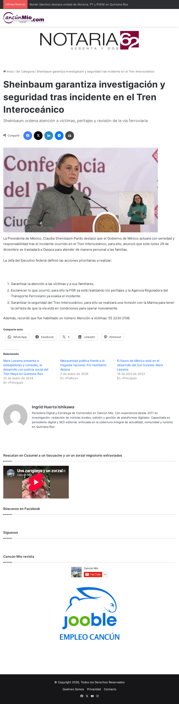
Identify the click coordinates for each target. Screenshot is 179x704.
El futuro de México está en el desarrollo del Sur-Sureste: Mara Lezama (140, 365)
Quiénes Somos (73, 689)
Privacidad (94, 689)
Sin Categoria (25, 71)
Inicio (10, 71)
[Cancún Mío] (24, 18)
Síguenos (10, 532)
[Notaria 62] (89, 40)
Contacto (110, 689)
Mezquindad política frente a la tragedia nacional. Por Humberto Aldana (83, 365)
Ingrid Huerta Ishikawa (53, 407)
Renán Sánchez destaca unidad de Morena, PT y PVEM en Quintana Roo (79, 4)
